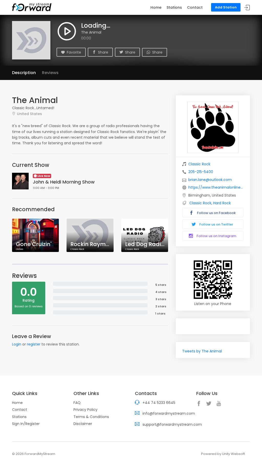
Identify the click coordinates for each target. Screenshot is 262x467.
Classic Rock (199, 164)
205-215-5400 (200, 171)
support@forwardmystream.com (172, 424)
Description (24, 73)
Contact (195, 7)
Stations (174, 7)
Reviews (50, 73)
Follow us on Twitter (216, 224)
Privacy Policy (85, 409)
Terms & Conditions (91, 416)
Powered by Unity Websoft (223, 453)
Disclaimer (82, 423)
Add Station (226, 7)
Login (16, 344)
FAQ (77, 402)
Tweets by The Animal (202, 351)
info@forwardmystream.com (169, 413)
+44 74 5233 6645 (159, 402)
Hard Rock (222, 203)
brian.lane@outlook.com (210, 179)
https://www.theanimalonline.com (216, 187)
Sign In (247, 8)
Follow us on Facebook (216, 212)
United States (29, 114)
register (33, 344)
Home (155, 7)
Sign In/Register (26, 423)
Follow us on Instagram (216, 236)
